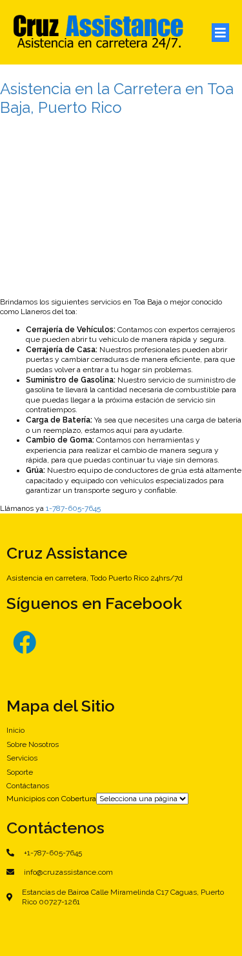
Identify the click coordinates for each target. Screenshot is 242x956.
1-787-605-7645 (73, 508)
